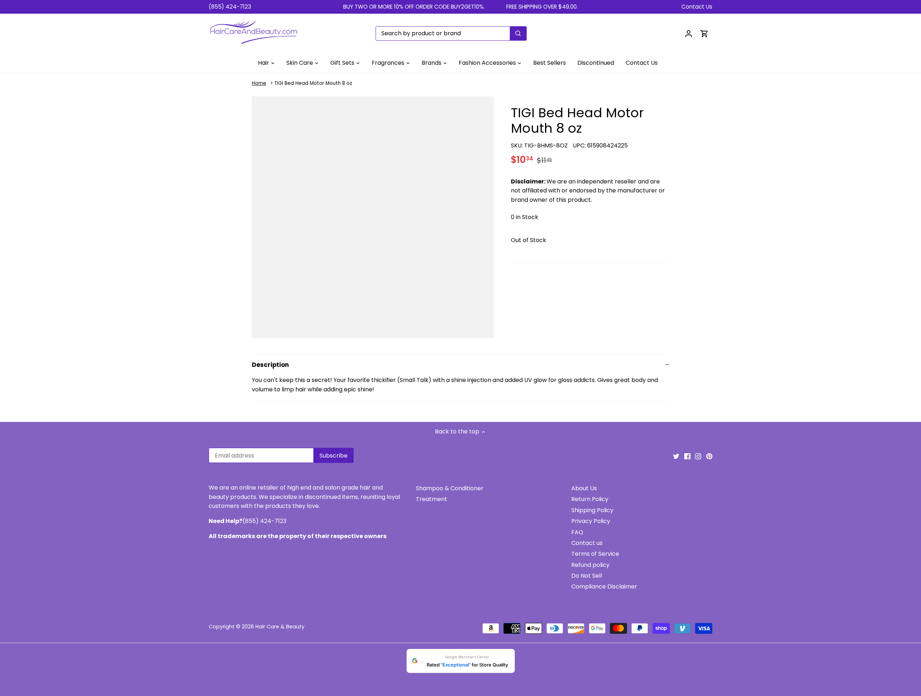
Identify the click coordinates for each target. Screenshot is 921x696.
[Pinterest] (709, 456)
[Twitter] (676, 456)
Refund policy (590, 565)
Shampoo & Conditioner (450, 488)
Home (259, 83)
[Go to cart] (704, 33)
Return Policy (589, 499)
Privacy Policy (590, 521)
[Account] (689, 33)
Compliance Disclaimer (604, 586)
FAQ (577, 532)
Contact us (587, 543)
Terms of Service (595, 554)
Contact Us (696, 6)
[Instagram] (698, 456)
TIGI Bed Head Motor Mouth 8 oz (313, 83)
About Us (584, 488)
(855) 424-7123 (230, 6)
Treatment (431, 499)
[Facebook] (687, 456)
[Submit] (518, 33)
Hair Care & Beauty (279, 626)
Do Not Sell (586, 576)
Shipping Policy (592, 510)
